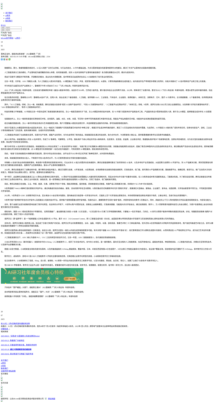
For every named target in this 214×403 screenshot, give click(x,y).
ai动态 (3, 366)
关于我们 (4, 360)
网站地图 (51, 399)
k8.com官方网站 (7, 38)
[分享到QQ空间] (4, 59)
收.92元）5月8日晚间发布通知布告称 (15, 323)
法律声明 (4, 371)
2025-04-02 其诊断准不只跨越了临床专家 (17, 354)
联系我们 (4, 368)
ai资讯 (17, 38)
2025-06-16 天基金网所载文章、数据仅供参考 (19, 345)
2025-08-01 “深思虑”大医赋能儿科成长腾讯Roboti (20, 336)
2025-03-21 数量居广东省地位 (12, 340)
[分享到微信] (9, 59)
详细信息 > (5, 329)
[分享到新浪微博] (7, 59)
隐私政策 (12, 371)
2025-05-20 (16, 349)
